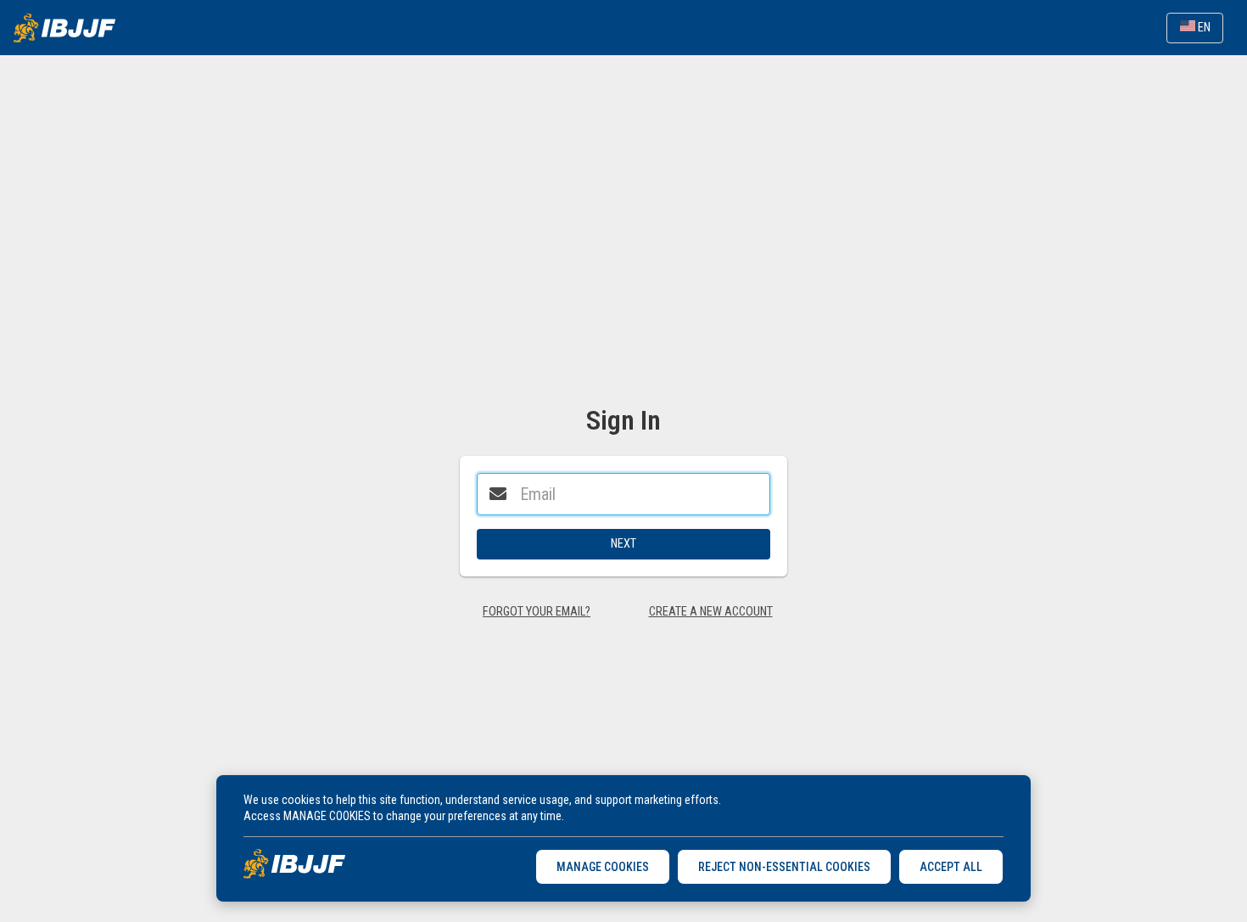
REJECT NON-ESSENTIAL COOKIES (784, 867)
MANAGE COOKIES (602, 867)
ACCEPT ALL (951, 867)
